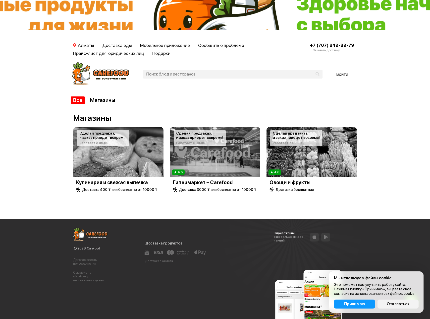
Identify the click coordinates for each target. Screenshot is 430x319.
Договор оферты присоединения (85, 262)
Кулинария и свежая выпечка (112, 182)
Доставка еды (117, 45)
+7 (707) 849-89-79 (332, 45)
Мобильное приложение (165, 45)
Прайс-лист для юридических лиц (108, 53)
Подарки (161, 53)
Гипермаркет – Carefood (203, 182)
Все (77, 100)
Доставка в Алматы (159, 261)
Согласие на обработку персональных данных (89, 276)
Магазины (102, 100)
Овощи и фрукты (290, 182)
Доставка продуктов (163, 243)
